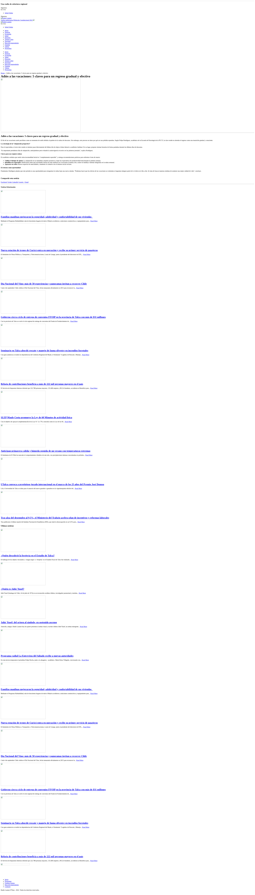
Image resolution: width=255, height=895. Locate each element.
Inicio (6, 30)
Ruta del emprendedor (12, 43)
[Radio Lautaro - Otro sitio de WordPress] (6, 18)
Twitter (9, 182)
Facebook (4, 182)
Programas (8, 48)
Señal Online (9, 13)
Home (3, 73)
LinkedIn (15, 182)
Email (26, 182)
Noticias (7, 32)
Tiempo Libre (9, 39)
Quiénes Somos (10, 883)
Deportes (7, 38)
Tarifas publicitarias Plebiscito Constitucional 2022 (17, 20)
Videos (7, 46)
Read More (94, 221)
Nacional (7, 41)
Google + (21, 182)
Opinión (7, 45)
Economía (8, 34)
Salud (6, 36)
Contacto (7, 887)
